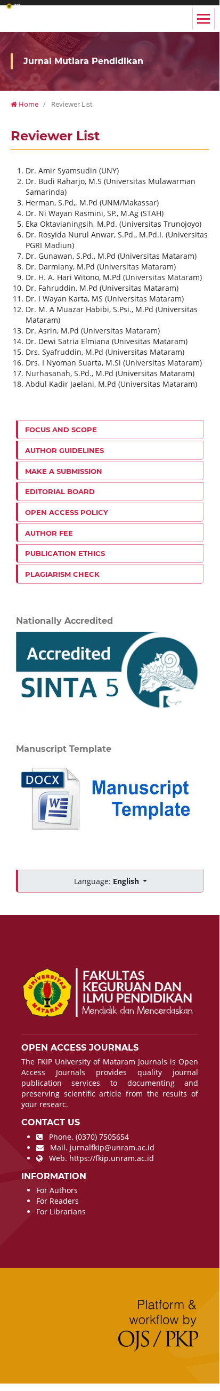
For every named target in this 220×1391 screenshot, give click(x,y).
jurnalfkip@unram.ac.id (112, 1147)
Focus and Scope (61, 429)
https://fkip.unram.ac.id (111, 1158)
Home (27, 104)
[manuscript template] (109, 798)
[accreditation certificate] (109, 671)
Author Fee (49, 533)
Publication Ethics (65, 553)
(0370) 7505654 (102, 1137)
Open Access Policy (66, 512)
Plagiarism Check (62, 574)
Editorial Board (60, 491)
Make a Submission (63, 471)
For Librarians (61, 1211)
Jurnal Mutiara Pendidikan (83, 61)
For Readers (57, 1201)
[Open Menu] (203, 18)
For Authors (57, 1190)
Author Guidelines (64, 450)
